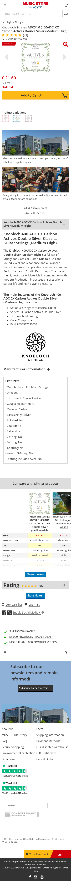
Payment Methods (48, 741)
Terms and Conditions (35, 864)
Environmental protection (18, 753)
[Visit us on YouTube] (42, 877)
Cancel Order (44, 759)
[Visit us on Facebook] (30, 877)
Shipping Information (50, 735)
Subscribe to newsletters (33, 688)
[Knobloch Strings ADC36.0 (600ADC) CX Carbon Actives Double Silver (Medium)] (6, 118)
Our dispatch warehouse (52, 747)
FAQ (4, 741)
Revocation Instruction (55, 861)
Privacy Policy (37, 861)
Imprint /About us (21, 861)
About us (7, 729)
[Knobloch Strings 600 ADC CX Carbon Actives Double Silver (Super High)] (28, 118)
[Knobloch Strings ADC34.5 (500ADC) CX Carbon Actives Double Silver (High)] (17, 118)
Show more (34, 574)
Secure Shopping (13, 747)
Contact (8, 861)
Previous (7, 57)
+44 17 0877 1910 (35, 213)
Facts (39, 729)
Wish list (34, 604)
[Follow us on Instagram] (35, 877)
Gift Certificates (46, 753)
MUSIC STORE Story (14, 735)
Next (64, 57)
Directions (8, 759)
